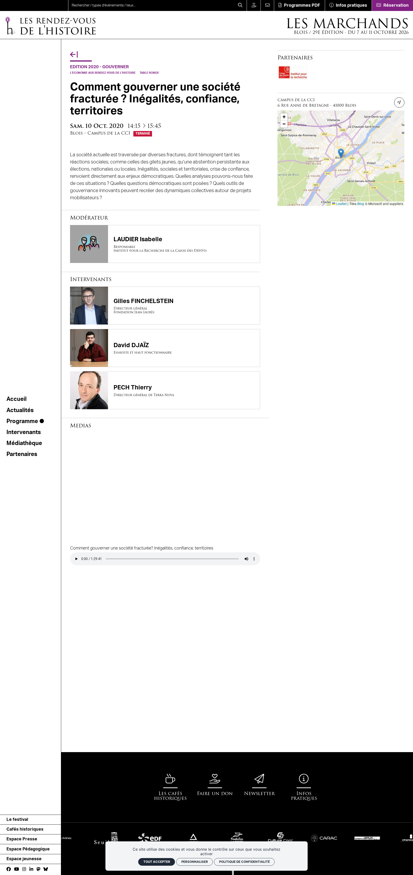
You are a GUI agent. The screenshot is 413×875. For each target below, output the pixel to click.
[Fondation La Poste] (215, 838)
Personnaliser (194, 862)
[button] (341, 153)
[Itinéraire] (399, 102)
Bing (360, 203)
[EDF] (127, 838)
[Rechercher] (240, 5)
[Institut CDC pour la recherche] (292, 72)
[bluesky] (45, 869)
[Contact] (267, 5)
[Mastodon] (38, 869)
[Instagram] (24, 869)
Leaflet (341, 203)
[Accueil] (21, 5)
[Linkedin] (31, 869)
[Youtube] (16, 869)
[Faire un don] (254, 5)
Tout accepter (156, 862)
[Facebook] (8, 869)
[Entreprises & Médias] (389, 838)
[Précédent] (74, 54)
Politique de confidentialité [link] (244, 862)
